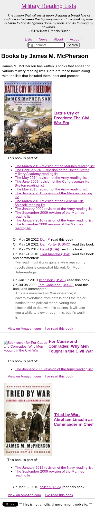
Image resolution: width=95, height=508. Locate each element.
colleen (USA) (50, 487)
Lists (28, 39)
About (58, 39)
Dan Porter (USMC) (55, 244)
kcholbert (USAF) (52, 280)
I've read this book (59, 328)
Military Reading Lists (48, 6)
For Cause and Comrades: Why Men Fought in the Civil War (70, 346)
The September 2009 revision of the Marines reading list (49, 214)
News (43, 39)
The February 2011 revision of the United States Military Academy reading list (52, 172)
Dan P (45, 239)
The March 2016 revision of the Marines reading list (55, 166)
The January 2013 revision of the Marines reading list (53, 195)
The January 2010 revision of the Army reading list (54, 220)
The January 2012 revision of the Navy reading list (54, 467)
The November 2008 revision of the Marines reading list (49, 226)
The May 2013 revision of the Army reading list (51, 189)
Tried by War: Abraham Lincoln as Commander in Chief (74, 419)
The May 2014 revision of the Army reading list (51, 178)
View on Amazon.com (24, 328)
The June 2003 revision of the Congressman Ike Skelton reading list (52, 183)
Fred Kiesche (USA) (55, 254)
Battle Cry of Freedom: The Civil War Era (72, 118)
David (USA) (49, 249)
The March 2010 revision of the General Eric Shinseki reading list (49, 203)
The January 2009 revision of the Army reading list (54, 209)
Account (76, 39)
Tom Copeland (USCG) (56, 285)
